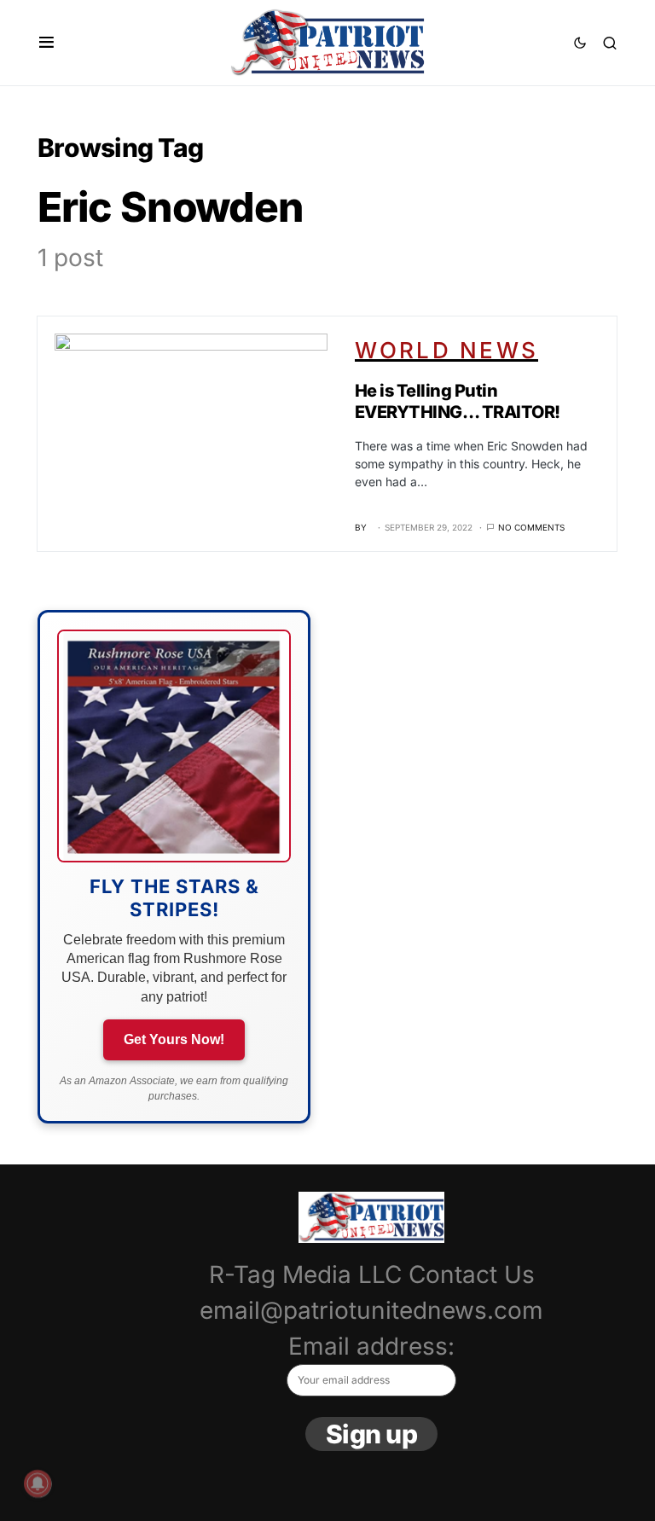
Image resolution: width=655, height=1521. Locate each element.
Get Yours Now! (174, 1039)
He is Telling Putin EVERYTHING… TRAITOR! (457, 401)
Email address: (371, 1346)
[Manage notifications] (37, 1483)
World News (447, 350)
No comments (531, 527)
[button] (46, 42)
